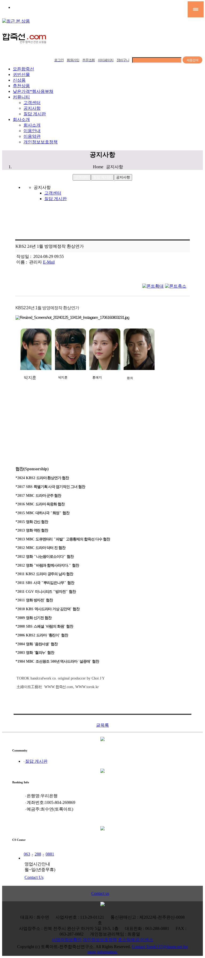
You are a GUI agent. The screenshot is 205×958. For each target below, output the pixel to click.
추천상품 (21, 85)
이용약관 (32, 136)
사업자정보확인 (67, 939)
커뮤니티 (21, 97)
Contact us (100, 893)
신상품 (19, 80)
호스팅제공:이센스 (135, 939)
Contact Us (34, 877)
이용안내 (32, 130)
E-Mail (49, 262)
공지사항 (32, 108)
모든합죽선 (23, 69)
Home (98, 167)
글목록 (102, 725)
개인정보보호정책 (40, 142)
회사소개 (21, 119)
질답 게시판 (34, 114)
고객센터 (32, 102)
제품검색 (192, 60)
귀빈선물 (21, 74)
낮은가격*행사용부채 (33, 91)
